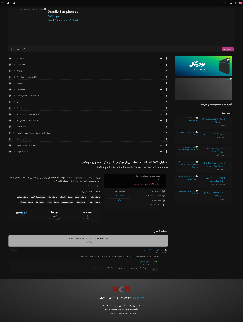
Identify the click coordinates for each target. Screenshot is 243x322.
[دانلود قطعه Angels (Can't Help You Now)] (166, 115)
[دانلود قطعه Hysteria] (166, 84)
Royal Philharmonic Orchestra (64, 20)
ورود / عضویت (88, 242)
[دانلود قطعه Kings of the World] (166, 152)
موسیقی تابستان (67, 202)
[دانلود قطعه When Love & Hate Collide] (166, 146)
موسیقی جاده (80, 202)
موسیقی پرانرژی (94, 197)
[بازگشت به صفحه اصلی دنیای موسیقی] (13, 4)
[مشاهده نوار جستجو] (8, 4)
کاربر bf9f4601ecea (151, 250)
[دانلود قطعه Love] (166, 103)
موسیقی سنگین (22, 197)
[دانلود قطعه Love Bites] (166, 90)
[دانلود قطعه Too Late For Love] (166, 140)
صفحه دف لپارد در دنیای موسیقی (146, 184)
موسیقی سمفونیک (26, 202)
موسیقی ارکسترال (94, 202)
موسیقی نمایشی (53, 202)
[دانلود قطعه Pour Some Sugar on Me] (166, 78)
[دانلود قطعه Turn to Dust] (166, 59)
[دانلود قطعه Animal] (166, 72)
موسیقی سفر (39, 202)
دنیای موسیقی (145, 261)
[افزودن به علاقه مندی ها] (18, 50)
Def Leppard (54, 17)
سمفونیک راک (119, 195)
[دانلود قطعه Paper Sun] (166, 66)
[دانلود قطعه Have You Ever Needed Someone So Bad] (166, 134)
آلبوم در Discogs (54, 219)
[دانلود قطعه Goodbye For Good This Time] (166, 97)
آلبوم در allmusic (88, 218)
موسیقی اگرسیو (80, 197)
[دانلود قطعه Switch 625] (166, 128)
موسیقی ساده (52, 197)
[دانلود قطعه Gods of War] (166, 109)
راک (119, 200)
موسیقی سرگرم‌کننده (38, 197)
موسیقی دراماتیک (66, 197)
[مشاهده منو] (3, 4)
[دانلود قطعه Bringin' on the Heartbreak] (166, 121)
